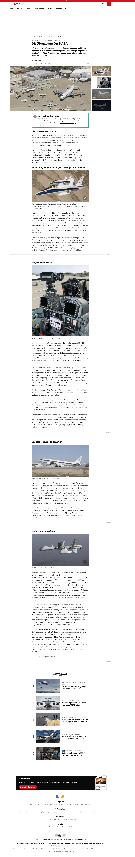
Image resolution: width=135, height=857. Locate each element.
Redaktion (101, 812)
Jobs (65, 8)
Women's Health (69, 851)
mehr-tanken (75, 849)
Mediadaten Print (67, 827)
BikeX (37, 849)
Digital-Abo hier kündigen (66, 804)
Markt (40, 804)
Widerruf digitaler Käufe (83, 804)
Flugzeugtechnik (39, 8)
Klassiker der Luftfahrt (60, 819)
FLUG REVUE (48, 819)
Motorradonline (95, 849)
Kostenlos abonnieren (27, 787)
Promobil (49, 851)
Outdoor (104, 849)
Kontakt (19, 812)
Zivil (22, 8)
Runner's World (58, 851)
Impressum (26, 812)
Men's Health (85, 849)
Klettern (66, 849)
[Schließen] (86, 116)
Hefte (66, 1)
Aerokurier (16, 849)
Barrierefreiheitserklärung (81, 812)
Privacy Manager (67, 812)
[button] (50, 88)
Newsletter (33, 804)
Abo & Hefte (72, 819)
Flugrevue (59, 849)
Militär (29, 8)
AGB (33, 812)
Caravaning (44, 849)
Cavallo (52, 849)
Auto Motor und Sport (27, 849)
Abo (62, 1)
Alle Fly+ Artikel (14, 8)
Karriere (93, 812)
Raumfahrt (59, 8)
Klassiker (50, 8)
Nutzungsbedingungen (43, 812)
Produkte (71, 1)
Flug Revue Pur (52, 804)
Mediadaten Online (54, 827)
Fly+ (45, 804)
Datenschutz (56, 812)
